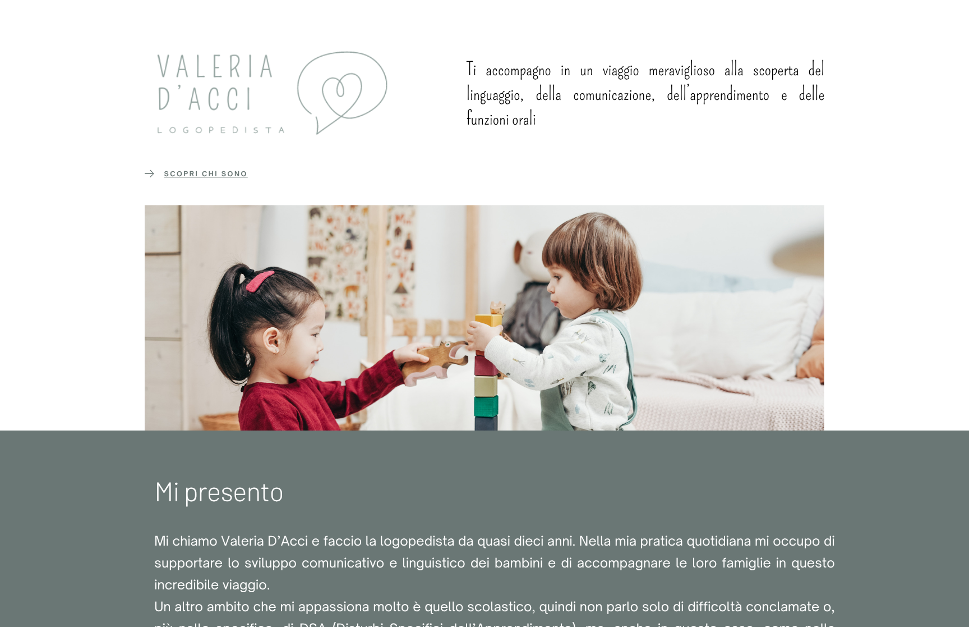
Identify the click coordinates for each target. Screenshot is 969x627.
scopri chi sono (205, 174)
